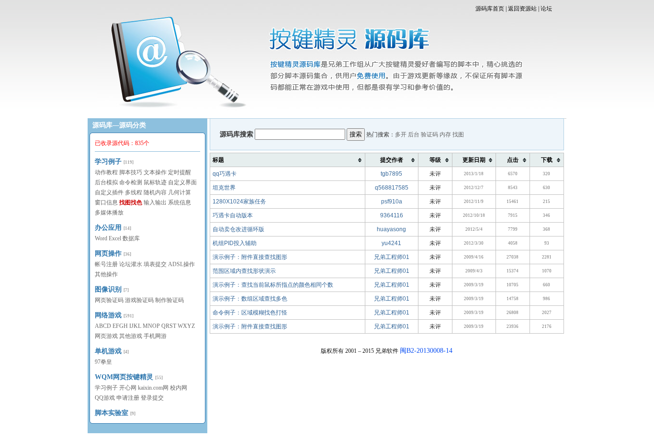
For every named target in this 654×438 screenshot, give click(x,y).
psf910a (391, 201)
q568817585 (391, 187)
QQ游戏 (105, 397)
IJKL (135, 326)
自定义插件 (109, 192)
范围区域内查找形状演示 (244, 271)
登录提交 (152, 397)
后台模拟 (106, 182)
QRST (168, 326)
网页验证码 (109, 300)
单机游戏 (108, 351)
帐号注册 (106, 264)
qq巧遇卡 (225, 173)
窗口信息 (106, 202)
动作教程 (106, 172)
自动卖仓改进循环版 (238, 229)
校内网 (178, 387)
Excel (115, 238)
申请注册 (127, 397)
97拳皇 (103, 362)
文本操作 (155, 172)
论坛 (546, 8)
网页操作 (108, 253)
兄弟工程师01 (391, 257)
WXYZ (186, 326)
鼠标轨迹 (155, 182)
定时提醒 (179, 172)
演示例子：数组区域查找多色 (250, 298)
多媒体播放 (109, 212)
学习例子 (108, 161)
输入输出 (155, 202)
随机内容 (155, 192)
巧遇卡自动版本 (233, 215)
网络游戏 (108, 315)
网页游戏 (106, 336)
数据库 (131, 238)
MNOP (151, 326)
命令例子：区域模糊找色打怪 (250, 312)
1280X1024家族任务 (239, 201)
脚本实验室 (111, 412)
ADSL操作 (181, 264)
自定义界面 (182, 182)
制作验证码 (169, 300)
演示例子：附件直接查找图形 (250, 257)
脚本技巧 (130, 172)
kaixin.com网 (153, 387)
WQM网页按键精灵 (124, 377)
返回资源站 (522, 8)
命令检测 (130, 182)
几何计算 (179, 192)
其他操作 (106, 274)
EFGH (120, 326)
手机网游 (155, 336)
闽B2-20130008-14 (426, 350)
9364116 (391, 215)
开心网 (127, 387)
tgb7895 (391, 173)
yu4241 (391, 243)
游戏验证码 (139, 300)
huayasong (391, 229)
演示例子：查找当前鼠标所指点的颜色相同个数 (273, 284)
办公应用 (108, 227)
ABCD (103, 326)
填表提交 (155, 264)
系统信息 (179, 202)
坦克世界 (224, 187)
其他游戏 (130, 336)
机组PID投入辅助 (235, 243)
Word (101, 238)
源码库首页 (489, 8)
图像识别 (108, 289)
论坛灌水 (130, 264)
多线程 (133, 192)
